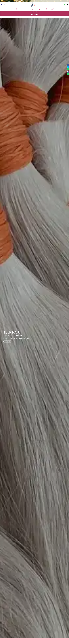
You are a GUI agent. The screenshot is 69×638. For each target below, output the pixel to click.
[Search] (10, 5)
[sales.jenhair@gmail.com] (67, 5)
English (4, 4)
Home (32, 14)
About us (19, 9)
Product (27, 9)
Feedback (42, 9)
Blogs (48, 9)
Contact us (56, 9)
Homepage (12, 9)
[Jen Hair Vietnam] (34, 5)
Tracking (35, 9)
